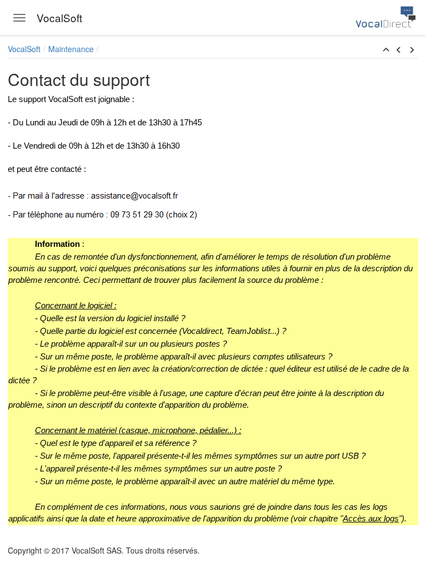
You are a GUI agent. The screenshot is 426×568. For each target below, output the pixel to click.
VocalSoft (24, 48)
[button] (386, 49)
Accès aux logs (371, 518)
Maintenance (71, 48)
